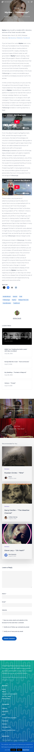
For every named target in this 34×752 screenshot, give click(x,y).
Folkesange (6, 300)
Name (4, 593)
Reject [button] (19, 749)
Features (4, 708)
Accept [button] (13, 749)
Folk (20, 296)
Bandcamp (12, 38)
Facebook (26, 38)
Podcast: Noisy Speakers (9, 717)
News (3, 714)
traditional (16, 303)
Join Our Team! (6, 696)
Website (19, 38)
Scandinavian (7, 303)
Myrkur (14, 300)
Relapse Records (23, 300)
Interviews (5, 711)
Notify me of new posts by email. (13, 631)
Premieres (5, 721)
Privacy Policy (6, 698)
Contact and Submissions (9, 694)
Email (4, 602)
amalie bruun (7, 296)
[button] (32, 2)
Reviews (17, 8)
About (4, 691)
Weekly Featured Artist (8, 730)
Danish (15, 296)
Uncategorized (6, 727)
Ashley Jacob (9, 16)
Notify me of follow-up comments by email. (16, 627)
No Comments (26, 16)
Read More (25, 750)
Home (4, 689)
